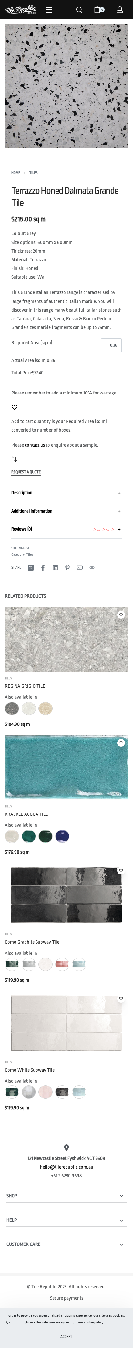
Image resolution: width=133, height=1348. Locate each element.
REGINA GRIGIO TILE (25, 686)
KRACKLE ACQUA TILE (26, 814)
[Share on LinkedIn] (55, 568)
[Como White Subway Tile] (66, 1023)
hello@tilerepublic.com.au (66, 1167)
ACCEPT (66, 1336)
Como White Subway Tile (30, 1070)
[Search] (79, 9)
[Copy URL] (92, 568)
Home (15, 173)
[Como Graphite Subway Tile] (66, 895)
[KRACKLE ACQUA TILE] (66, 767)
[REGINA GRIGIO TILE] (66, 639)
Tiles (33, 173)
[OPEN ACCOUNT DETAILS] (119, 9)
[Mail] (80, 568)
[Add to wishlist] (14, 407)
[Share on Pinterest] (67, 568)
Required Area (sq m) (31, 342)
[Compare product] (14, 459)
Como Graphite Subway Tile (32, 942)
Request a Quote (26, 472)
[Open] (49, 10)
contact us (35, 445)
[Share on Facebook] (43, 568)
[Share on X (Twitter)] (31, 568)
